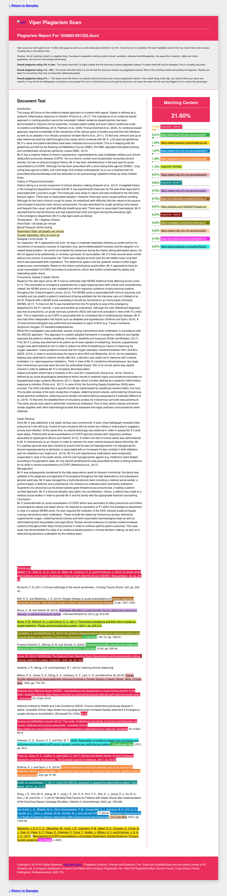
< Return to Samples (23, 5)
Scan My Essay (72, 864)
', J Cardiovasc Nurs (122, 744)
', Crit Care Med (118, 817)
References (24, 568)
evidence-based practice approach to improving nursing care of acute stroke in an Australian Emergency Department (78, 635)
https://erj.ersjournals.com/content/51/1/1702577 (189, 238)
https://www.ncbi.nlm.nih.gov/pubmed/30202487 (189, 174)
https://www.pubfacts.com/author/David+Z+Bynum (190, 246)
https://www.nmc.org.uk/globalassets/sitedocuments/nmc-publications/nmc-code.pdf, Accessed (72, 729)
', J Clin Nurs (89, 637)
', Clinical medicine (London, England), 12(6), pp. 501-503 (79, 658)
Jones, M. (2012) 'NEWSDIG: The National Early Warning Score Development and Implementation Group (79, 656)
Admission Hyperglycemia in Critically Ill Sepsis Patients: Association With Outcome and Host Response (79, 815)
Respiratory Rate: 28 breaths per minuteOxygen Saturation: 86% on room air (40, 233)
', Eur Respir (45, 840)
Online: (83, 725)
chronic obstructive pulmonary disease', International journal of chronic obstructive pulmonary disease (75, 600)
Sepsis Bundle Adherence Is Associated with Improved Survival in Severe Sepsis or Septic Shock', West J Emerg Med (79, 679)
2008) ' (75, 740)
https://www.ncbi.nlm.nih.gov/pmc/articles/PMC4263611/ (194, 134)
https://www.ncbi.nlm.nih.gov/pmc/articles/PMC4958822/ (194, 230)
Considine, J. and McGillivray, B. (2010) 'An (43, 633)
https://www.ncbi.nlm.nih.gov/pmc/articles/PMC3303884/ (194, 190)
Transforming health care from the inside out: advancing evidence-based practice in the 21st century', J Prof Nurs (77, 646)
